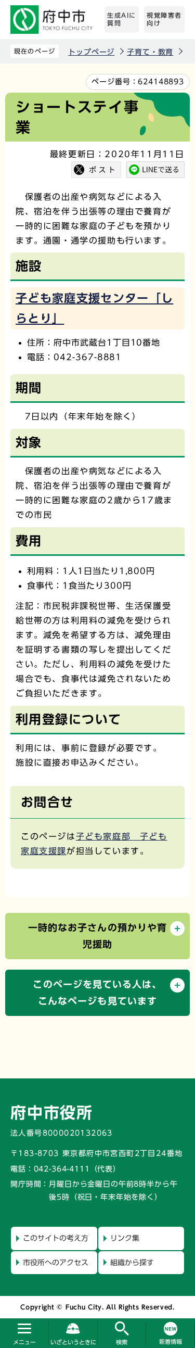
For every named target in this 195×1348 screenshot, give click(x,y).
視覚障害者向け (164, 19)
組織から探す (132, 1262)
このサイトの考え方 (55, 1238)
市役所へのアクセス (55, 1262)
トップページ (91, 52)
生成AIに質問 (121, 19)
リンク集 (124, 1238)
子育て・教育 (150, 52)
